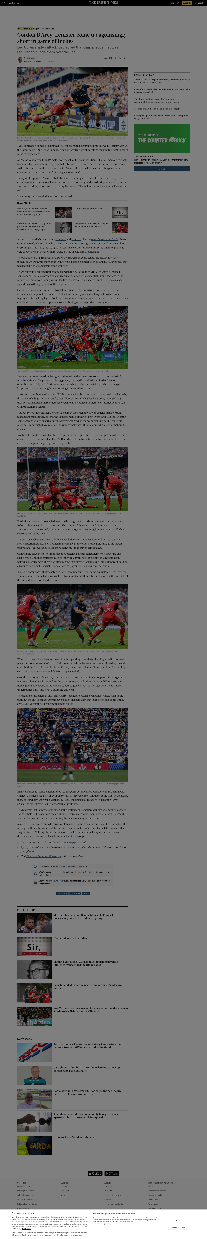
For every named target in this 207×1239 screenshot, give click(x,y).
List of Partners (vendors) (102, 1224)
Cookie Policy (26, 1229)
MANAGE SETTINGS (178, 1227)
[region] (103, 1224)
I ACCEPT (178, 1220)
